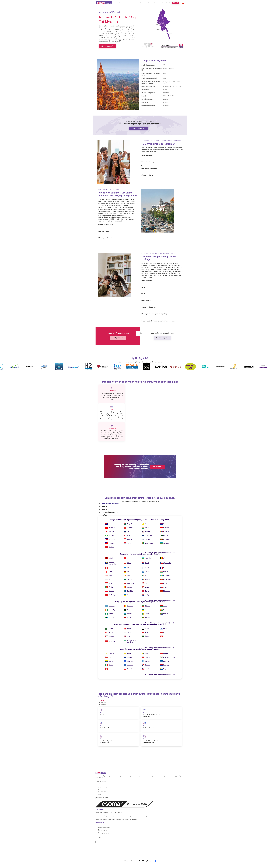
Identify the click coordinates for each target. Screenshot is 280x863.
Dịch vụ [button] (102, 700)
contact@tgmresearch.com (104, 827)
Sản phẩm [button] (103, 704)
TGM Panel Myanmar (168, 321)
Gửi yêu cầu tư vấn (107, 46)
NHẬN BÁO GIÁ (158, 467)
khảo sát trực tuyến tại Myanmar (112, 213)
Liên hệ (175, 3)
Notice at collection (130, 861)
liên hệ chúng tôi (117, 221)
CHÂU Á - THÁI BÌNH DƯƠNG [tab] (110, 503)
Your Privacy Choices (145, 861)
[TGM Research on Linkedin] (96, 840)
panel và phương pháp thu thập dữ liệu (164, 552)
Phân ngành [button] (104, 702)
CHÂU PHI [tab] (105, 509)
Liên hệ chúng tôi (117, 338)
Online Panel (126, 3)
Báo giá (167, 3)
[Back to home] (104, 3)
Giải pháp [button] (134, 3)
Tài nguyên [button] (160, 3)
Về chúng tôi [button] (151, 3)
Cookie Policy (106, 797)
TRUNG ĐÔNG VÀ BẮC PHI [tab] (110, 512)
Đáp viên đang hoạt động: (158, 205)
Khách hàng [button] (142, 3)
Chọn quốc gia (137, 128)
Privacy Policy (99, 797)
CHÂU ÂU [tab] (105, 506)
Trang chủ (117, 3)
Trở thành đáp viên (162, 338)
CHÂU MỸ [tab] (105, 515)
